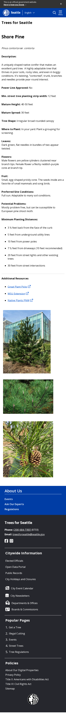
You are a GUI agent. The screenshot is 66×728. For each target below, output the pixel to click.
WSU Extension (16, 293)
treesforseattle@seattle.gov (29, 534)
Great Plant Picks (17, 286)
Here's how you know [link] (14, 4)
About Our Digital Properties (22, 670)
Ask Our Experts (14, 504)
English (28, 12)
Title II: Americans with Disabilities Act (27, 679)
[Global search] (55, 12)
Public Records (13, 573)
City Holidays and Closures (20, 579)
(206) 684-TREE (22, 529)
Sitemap (10, 688)
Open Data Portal (15, 567)
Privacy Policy (13, 674)
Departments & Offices (25, 603)
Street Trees (16, 645)
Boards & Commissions (25, 609)
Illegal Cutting (17, 633)
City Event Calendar (22, 588)
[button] (61, 4)
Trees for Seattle (17, 22)
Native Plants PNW (18, 300)
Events (9, 499)
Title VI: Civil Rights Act (18, 684)
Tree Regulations (19, 652)
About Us (13, 491)
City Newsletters (20, 595)
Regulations (12, 509)
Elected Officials (14, 560)
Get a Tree (15, 627)
